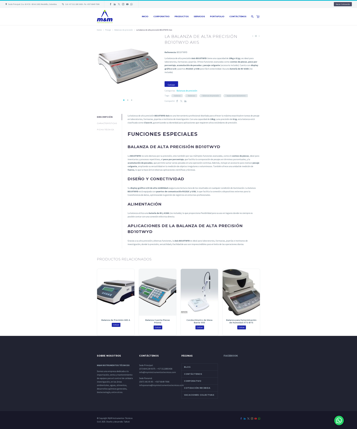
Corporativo (161, 16)
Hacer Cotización (343, 4)
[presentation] (100, 66)
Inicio (145, 16)
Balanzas (191, 96)
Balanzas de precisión (123, 30)
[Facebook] (110, 4)
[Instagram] (123, 4)
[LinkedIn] (115, 4)
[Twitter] (119, 4)
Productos (182, 16)
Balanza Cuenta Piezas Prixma (157, 321)
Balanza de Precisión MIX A (115, 320)
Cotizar (171, 84)
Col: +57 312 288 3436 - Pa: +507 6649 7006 (82, 4)
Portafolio (217, 16)
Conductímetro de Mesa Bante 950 (199, 321)
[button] (124, 100)
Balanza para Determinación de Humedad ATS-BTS (241, 321)
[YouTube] (127, 4)
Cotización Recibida (197, 388)
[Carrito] (259, 16)
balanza (177, 96)
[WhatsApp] (131, 4)
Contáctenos (237, 16)
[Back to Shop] (256, 36)
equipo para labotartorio (236, 96)
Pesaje (108, 30)
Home (99, 30)
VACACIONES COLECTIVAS (199, 395)
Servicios (199, 16)
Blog (187, 367)
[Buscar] (252, 16)
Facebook (231, 355)
